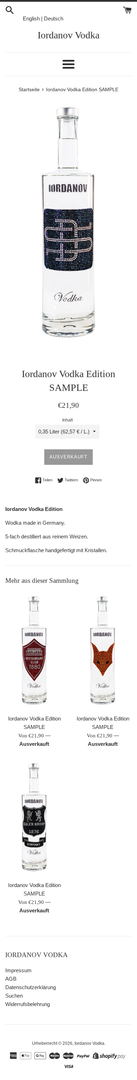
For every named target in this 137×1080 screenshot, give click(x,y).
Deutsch (53, 18)
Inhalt (67, 420)
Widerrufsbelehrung (27, 1004)
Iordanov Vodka (68, 35)
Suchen (14, 996)
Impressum (18, 970)
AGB (11, 979)
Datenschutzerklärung (30, 987)
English (31, 18)
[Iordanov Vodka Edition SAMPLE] (34, 651)
